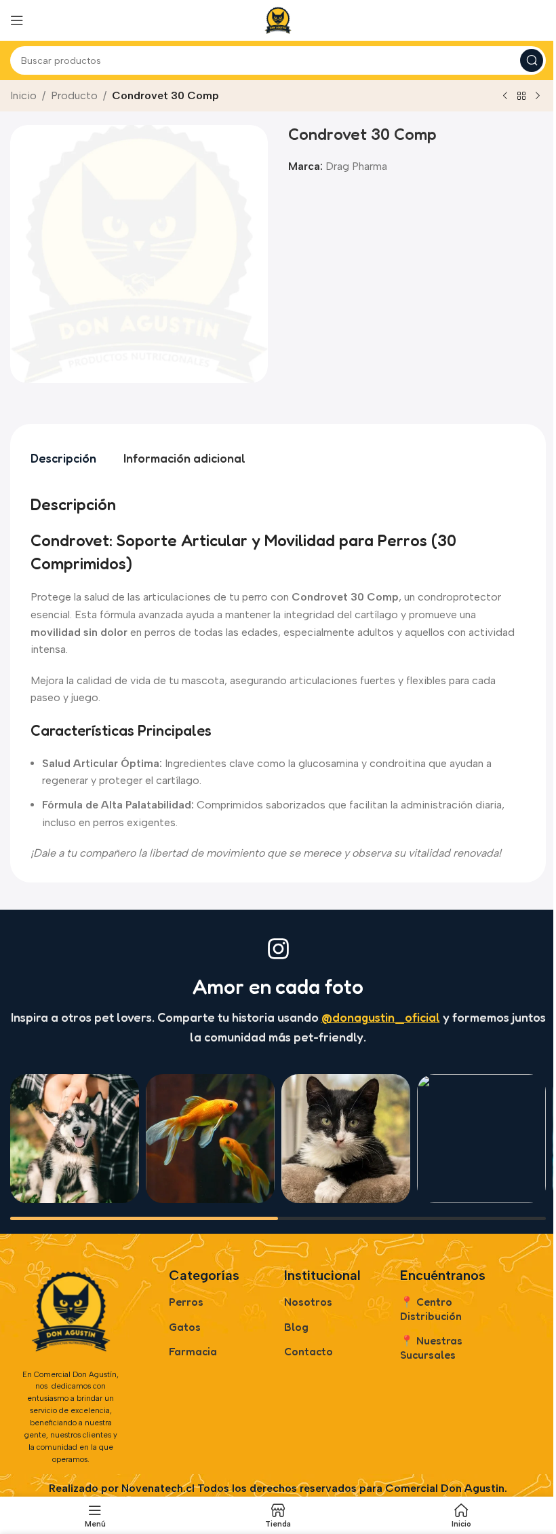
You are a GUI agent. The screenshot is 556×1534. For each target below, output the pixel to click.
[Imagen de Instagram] (74, 1138)
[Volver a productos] (521, 96)
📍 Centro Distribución (431, 1309)
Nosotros (308, 1301)
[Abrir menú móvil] (17, 20)
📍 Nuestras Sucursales (431, 1347)
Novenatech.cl (158, 1488)
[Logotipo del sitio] (278, 19)
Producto (74, 95)
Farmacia (193, 1351)
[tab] (63, 458)
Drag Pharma (356, 166)
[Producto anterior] (505, 96)
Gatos (185, 1327)
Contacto (308, 1351)
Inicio (23, 95)
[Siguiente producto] (538, 96)
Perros (186, 1301)
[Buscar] (531, 60)
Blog (296, 1327)
